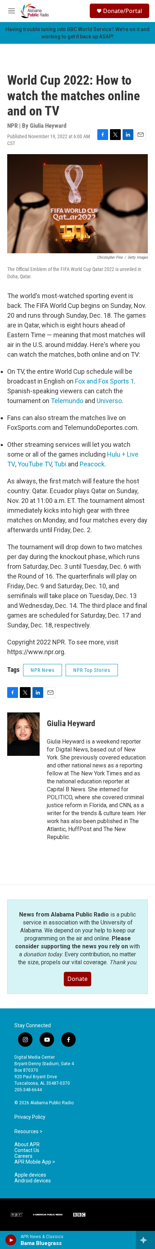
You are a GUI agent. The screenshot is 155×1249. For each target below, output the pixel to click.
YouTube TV (34, 464)
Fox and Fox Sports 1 (104, 381)
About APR (27, 1144)
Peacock (92, 464)
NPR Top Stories (91, 670)
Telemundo (67, 401)
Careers (23, 1156)
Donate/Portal (122, 11)
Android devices (32, 1181)
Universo (109, 401)
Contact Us (26, 1150)
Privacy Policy (29, 1117)
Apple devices (30, 1175)
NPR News (42, 670)
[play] (10, 1240)
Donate (77, 979)
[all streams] (145, 1240)
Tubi (60, 464)
